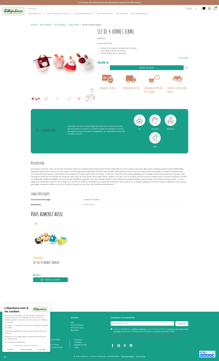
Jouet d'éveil (73, 25)
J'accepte (42, 349)
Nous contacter (77, 325)
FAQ (72, 323)
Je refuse (10, 349)
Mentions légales (127, 356)
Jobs (76, 347)
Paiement (78, 340)
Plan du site (140, 356)
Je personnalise (26, 349)
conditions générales (139, 329)
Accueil (34, 25)
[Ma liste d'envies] (204, 8)
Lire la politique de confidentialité (15, 342)
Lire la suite (183, 58)
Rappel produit (80, 345)
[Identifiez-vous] (209, 8)
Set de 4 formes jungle (46, 262)
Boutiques (75, 330)
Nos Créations (45, 25)
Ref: (98, 38)
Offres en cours (77, 328)
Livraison (78, 342)
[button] (5, 357)
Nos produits (60, 25)
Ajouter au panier (146, 68)
